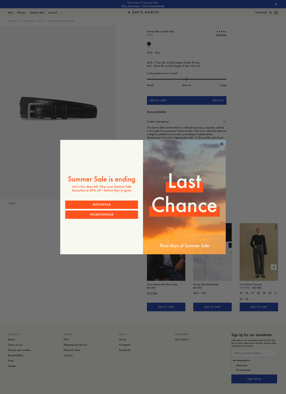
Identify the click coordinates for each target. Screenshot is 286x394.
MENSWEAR (102, 205)
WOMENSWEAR (102, 214)
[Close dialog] (221, 144)
